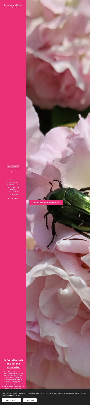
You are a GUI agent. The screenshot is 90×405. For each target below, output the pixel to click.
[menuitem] (13, 179)
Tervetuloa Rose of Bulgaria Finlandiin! (13, 363)
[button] (13, 171)
